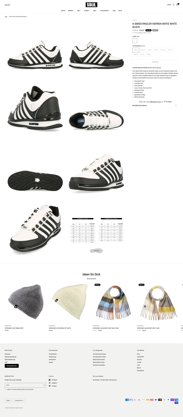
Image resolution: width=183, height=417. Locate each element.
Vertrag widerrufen (12, 366)
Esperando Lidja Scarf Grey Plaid (148, 328)
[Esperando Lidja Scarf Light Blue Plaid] (113, 302)
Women (86, 11)
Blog (120, 11)
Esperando (8, 325)
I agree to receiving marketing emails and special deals (20, 389)
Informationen (53, 350)
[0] (176, 5)
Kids (94, 11)
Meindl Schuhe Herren (99, 362)
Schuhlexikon (52, 359)
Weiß (134, 40)
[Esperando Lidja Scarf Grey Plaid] (157, 302)
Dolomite (139, 359)
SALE (114, 11)
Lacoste (139, 362)
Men (78, 11)
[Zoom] (61, 23)
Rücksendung (52, 357)
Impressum (7, 354)
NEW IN (63, 11)
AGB (6, 362)
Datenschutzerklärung (10, 357)
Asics (138, 354)
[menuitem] (63, 11)
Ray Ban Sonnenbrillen (99, 365)
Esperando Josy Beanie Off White (60, 328)
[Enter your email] (44, 385)
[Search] (173, 5)
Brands (70, 11)
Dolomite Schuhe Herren (99, 357)
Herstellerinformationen (139, 105)
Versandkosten (53, 354)
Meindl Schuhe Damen (99, 359)
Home (6, 16)
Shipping (140, 32)
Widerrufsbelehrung (10, 359)
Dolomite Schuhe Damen (99, 354)
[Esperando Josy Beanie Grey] (25, 302)
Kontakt (51, 362)
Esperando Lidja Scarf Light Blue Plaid (106, 328)
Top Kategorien (98, 350)
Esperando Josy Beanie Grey (14, 328)
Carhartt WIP (140, 357)
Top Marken (140, 350)
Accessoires (104, 11)
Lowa (138, 365)
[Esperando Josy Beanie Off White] (69, 302)
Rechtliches (8, 350)
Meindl (139, 368)
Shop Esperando (91, 278)
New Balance (140, 371)
